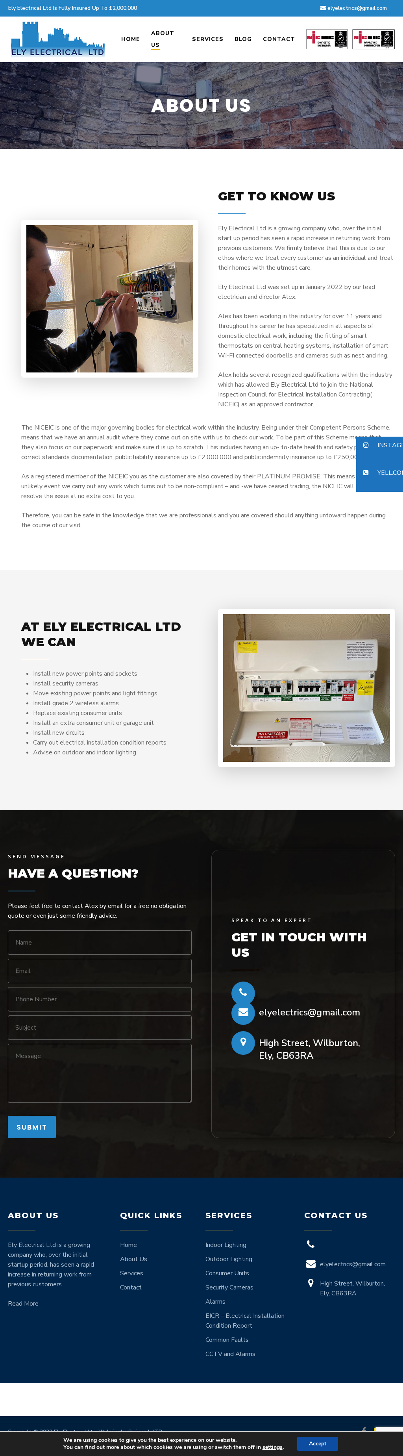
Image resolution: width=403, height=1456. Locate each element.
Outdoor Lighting (228, 1259)
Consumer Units (227, 1273)
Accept (317, 1443)
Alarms (215, 1301)
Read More (23, 1303)
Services (131, 1273)
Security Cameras (229, 1287)
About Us (133, 1259)
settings (273, 1447)
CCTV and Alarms (230, 1354)
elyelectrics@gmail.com (309, 1012)
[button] (379, 446)
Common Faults (227, 1340)
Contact (131, 1287)
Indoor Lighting (225, 1245)
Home (128, 1245)
